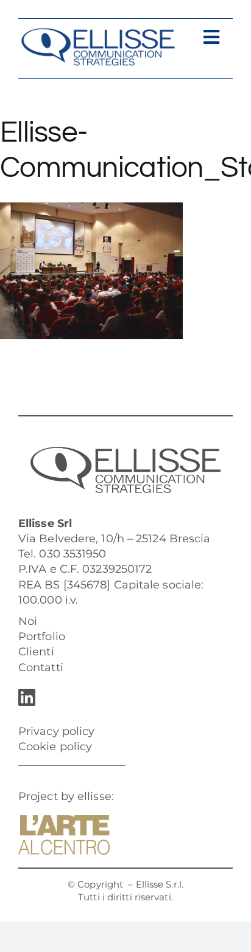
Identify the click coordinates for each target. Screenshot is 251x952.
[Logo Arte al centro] (64, 820)
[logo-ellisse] (97, 33)
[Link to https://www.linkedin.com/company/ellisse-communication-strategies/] (122, 697)
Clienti (36, 651)
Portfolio (41, 636)
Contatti (40, 667)
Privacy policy (56, 731)
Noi (27, 621)
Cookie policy (55, 746)
